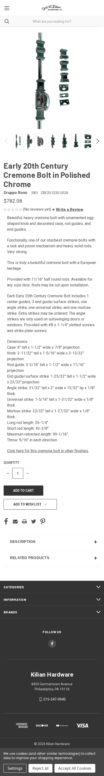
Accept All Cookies (74, 768)
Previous (6, 141)
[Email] (15, 521)
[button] (67, 209)
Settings (14, 768)
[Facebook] (6, 521)
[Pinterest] (42, 521)
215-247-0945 (54, 699)
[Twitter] (33, 521)
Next (97, 141)
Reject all (40, 768)
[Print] (24, 521)
